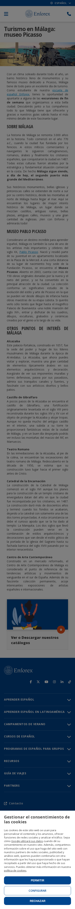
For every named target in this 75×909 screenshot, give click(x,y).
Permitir (37, 880)
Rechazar (37, 901)
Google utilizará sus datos (27, 841)
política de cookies (15, 870)
